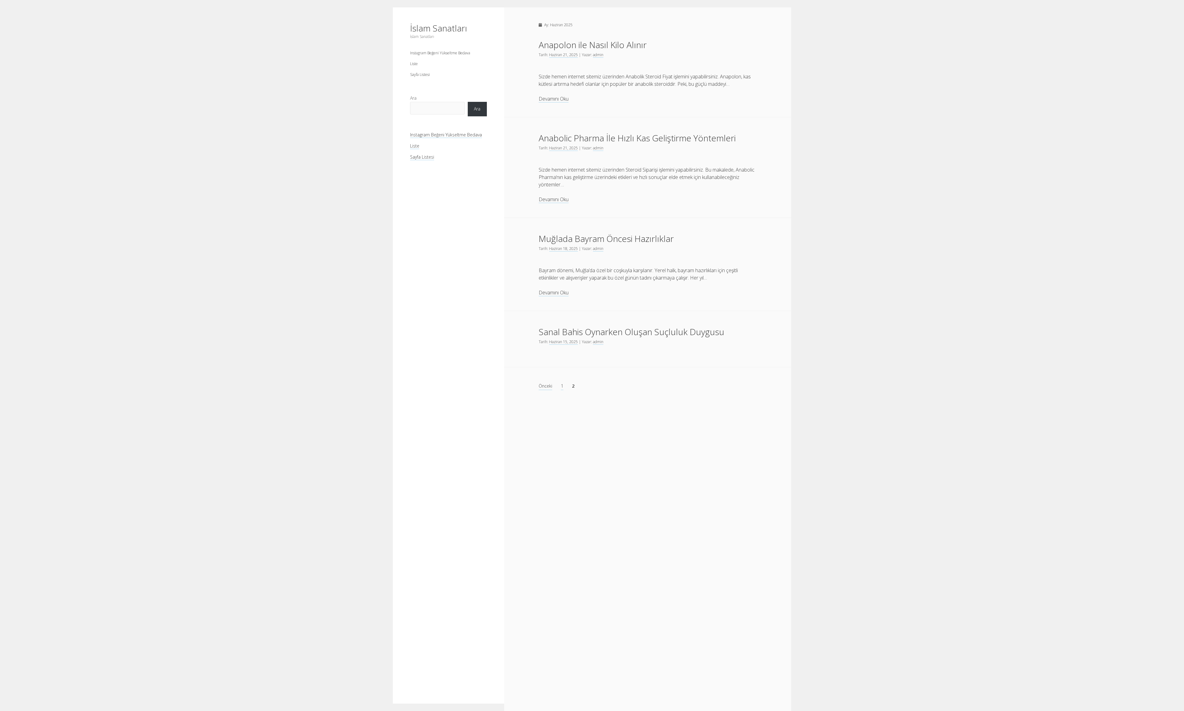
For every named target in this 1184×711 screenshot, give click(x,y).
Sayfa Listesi (420, 74)
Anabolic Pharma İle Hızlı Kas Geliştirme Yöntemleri (637, 138)
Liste (414, 63)
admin (598, 54)
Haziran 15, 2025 (563, 341)
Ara (413, 98)
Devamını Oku (554, 98)
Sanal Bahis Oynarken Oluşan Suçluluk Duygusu (631, 332)
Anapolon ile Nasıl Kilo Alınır (593, 45)
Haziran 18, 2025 (563, 248)
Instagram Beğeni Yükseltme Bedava (440, 53)
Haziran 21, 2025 (563, 54)
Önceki (545, 386)
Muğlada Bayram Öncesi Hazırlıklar (606, 238)
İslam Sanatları (438, 28)
